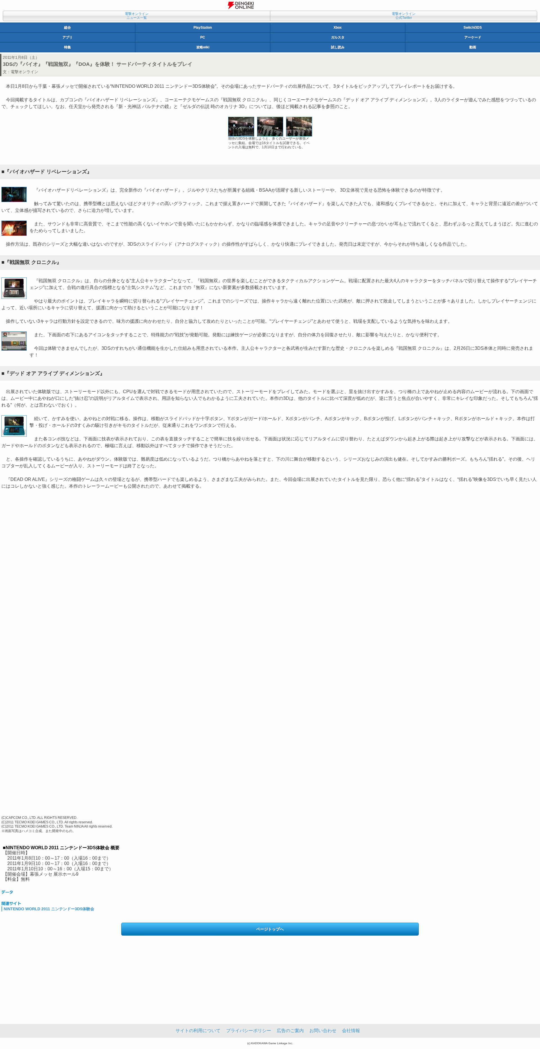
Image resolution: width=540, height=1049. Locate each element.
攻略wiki (202, 47)
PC (202, 37)
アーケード (472, 37)
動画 (472, 47)
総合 (67, 28)
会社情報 (351, 1030)
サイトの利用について (198, 1030)
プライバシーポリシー (248, 1030)
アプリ (67, 37)
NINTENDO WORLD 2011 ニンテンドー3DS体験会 (49, 909)
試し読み (338, 47)
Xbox (338, 28)
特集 (67, 47)
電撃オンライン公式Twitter (403, 16)
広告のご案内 (290, 1030)
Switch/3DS (473, 28)
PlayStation (203, 28)
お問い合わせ (322, 1030)
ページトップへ (270, 929)
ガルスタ (338, 37)
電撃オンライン (24, 72)
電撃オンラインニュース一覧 (136, 16)
